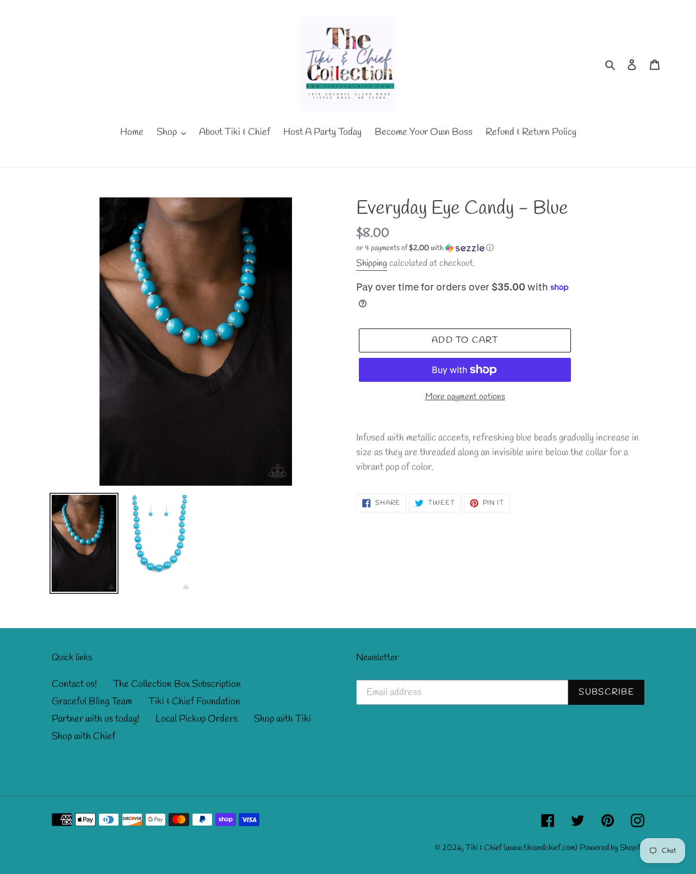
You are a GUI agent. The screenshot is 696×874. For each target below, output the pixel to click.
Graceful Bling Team (92, 701)
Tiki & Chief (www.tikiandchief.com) (521, 847)
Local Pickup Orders (197, 719)
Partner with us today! (95, 719)
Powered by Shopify (612, 847)
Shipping (371, 263)
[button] (425, 248)
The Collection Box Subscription (177, 684)
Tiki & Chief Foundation (194, 701)
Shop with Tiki (282, 719)
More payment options (465, 396)
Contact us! (74, 684)
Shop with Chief (83, 736)
